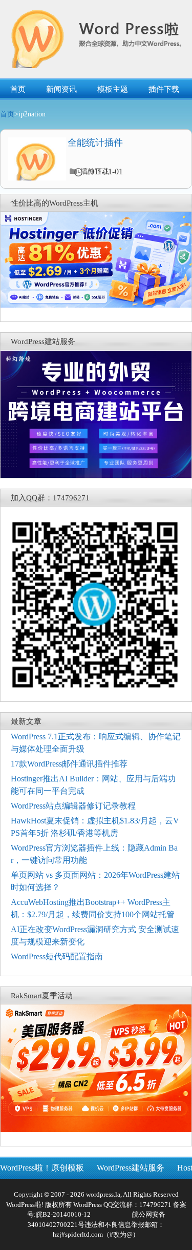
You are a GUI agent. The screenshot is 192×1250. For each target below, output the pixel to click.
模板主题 (112, 89)
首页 (18, 89)
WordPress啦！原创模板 (42, 1167)
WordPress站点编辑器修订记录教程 (73, 805)
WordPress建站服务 (130, 1167)
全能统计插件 (95, 142)
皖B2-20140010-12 (63, 1214)
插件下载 (163, 89)
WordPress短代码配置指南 (57, 956)
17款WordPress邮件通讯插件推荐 (69, 763)
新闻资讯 (61, 89)
